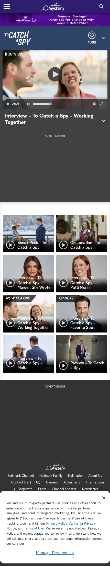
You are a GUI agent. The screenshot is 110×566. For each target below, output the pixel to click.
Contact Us (19, 482)
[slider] (55, 98)
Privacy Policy (56, 523)
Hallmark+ (75, 476)
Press (42, 489)
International (95, 482)
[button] (28, 79)
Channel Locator (64, 489)
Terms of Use (34, 528)
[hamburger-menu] (7, 6)
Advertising (71, 482)
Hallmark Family (50, 476)
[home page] (52, 6)
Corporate (25, 489)
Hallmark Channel (21, 476)
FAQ (37, 482)
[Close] (103, 498)
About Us (95, 476)
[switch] (28, 104)
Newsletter (90, 489)
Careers (52, 482)
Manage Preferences (55, 553)
